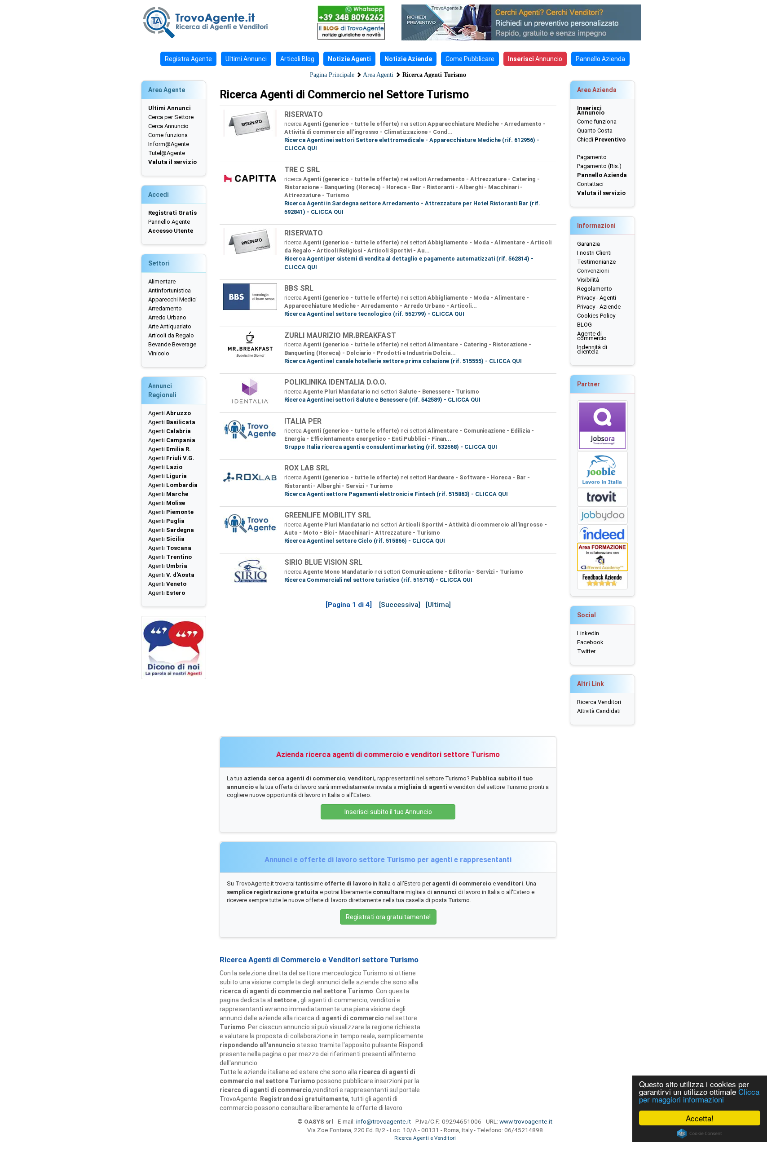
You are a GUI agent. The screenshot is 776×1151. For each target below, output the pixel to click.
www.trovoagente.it (525, 1121)
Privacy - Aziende (599, 306)
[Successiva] (399, 605)
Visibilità (588, 279)
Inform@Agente (168, 144)
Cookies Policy (596, 315)
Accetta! (700, 1118)
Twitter (586, 651)
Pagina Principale (332, 74)
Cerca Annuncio (168, 126)
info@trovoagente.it (383, 1121)
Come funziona (168, 135)
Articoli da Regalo (171, 335)
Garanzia (588, 243)
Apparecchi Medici (172, 299)
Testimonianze (596, 261)
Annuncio (535, 58)
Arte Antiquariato (169, 326)
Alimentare (162, 281)
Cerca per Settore (171, 117)
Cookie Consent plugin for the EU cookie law (699, 1133)
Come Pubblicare (469, 58)
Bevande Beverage (172, 344)
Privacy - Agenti (596, 297)
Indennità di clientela (592, 349)
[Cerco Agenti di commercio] (219, 22)
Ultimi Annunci (246, 58)
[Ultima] (438, 605)
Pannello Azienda (600, 58)
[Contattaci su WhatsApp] (351, 13)
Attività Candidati (599, 711)
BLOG (584, 324)
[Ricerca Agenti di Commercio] (526, 22)
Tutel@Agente (166, 153)
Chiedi (601, 139)
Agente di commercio (592, 335)
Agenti (169, 413)
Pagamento (592, 157)
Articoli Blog (297, 58)
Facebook (590, 642)
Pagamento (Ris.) (599, 166)
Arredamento (165, 308)
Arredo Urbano (167, 317)
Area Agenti (378, 74)
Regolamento (594, 288)
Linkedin (588, 633)
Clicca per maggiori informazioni (699, 1095)
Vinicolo (158, 353)
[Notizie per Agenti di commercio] (351, 31)
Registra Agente (188, 58)
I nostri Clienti (594, 252)
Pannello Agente (169, 221)
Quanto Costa (595, 130)
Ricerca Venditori (599, 702)
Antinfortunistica (169, 290)
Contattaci (590, 184)
